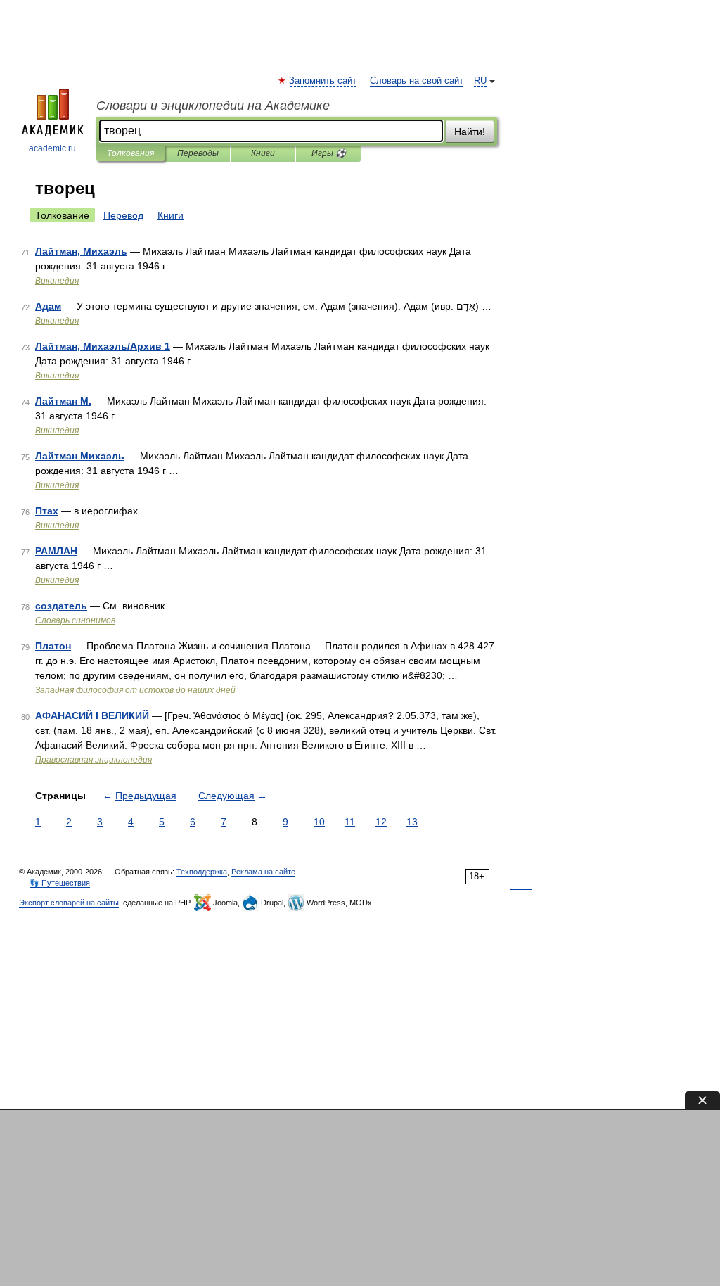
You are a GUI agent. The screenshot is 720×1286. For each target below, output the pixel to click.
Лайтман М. (63, 401)
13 (412, 821)
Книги (263, 153)
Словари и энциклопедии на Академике (213, 105)
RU (480, 81)
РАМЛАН (56, 550)
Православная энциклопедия (93, 760)
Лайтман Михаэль (79, 455)
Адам (48, 306)
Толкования (130, 153)
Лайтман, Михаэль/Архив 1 (102, 346)
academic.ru (52, 148)
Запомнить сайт (323, 81)
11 (350, 821)
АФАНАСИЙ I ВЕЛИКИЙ (92, 715)
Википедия (57, 281)
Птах (46, 510)
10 (319, 821)
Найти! (469, 131)
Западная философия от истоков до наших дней (135, 690)
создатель (61, 605)
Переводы (198, 153)
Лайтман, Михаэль (81, 251)
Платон (53, 645)
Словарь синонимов (75, 620)
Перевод (123, 215)
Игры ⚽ (328, 153)
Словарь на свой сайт (416, 81)
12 (381, 821)
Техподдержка (201, 871)
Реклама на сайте (263, 871)
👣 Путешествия (60, 883)
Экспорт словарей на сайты (69, 902)
